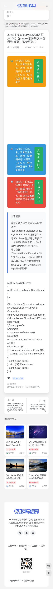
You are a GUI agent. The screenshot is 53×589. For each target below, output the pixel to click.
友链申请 (12, 546)
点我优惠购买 (38, 71)
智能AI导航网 (29, 581)
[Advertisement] (26, 115)
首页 (8, 24)
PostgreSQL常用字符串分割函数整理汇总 (37, 478)
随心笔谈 (15, 24)
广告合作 (34, 546)
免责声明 (23, 546)
